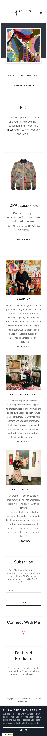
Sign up (23, 602)
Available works (23, 85)
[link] (23, 13)
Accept (23, 730)
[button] (7, 13)
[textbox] (23, 589)
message (12, 129)
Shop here (23, 239)
